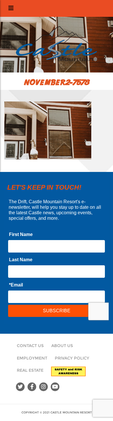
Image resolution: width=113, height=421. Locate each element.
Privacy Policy (72, 358)
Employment (32, 358)
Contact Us (30, 345)
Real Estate (30, 370)
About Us (62, 345)
